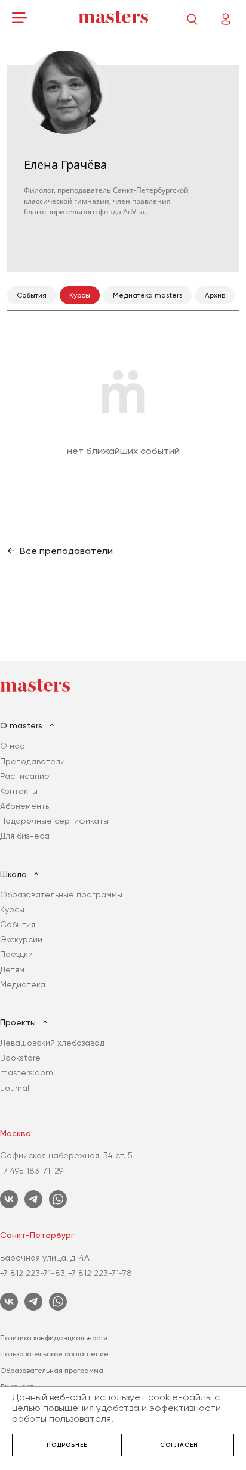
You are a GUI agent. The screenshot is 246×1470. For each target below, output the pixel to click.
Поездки (16, 954)
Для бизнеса (25, 835)
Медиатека (22, 984)
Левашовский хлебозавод (52, 1042)
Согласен (179, 1445)
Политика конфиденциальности (53, 1338)
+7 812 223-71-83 (32, 1273)
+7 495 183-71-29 (31, 1170)
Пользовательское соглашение (54, 1354)
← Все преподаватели (60, 550)
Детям (12, 969)
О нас (12, 745)
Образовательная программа (51, 1370)
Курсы (12, 909)
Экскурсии (21, 939)
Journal (14, 1088)
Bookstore (20, 1057)
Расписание (25, 776)
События (17, 924)
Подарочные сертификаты (54, 820)
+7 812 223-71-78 (100, 1273)
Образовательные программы (61, 894)
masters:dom (26, 1072)
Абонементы (25, 806)
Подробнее (67, 1445)
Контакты (19, 791)
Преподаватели (32, 761)
